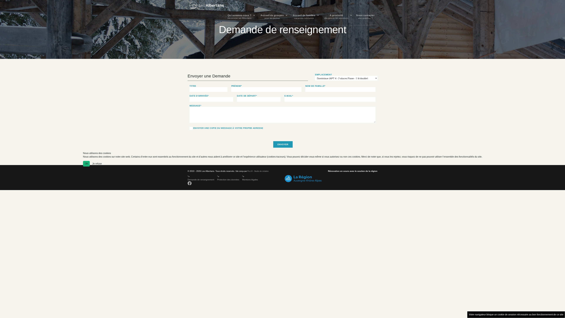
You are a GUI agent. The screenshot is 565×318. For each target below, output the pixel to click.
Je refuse (97, 163)
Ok (86, 163)
